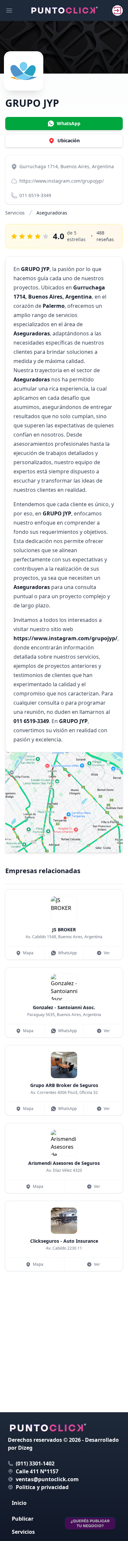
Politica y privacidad (42, 1487)
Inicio (19, 1503)
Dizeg (25, 1447)
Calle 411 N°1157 (37, 1471)
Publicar (22, 1518)
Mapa (28, 953)
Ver (107, 953)
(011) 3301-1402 (35, 1463)
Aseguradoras (51, 213)
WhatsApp (67, 953)
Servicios (15, 213)
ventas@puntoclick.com (47, 1479)
